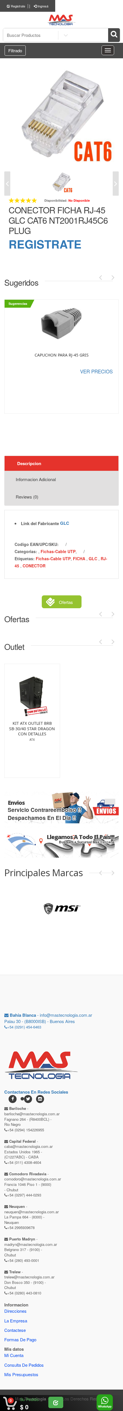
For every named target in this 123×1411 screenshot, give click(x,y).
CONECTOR (34, 566)
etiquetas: (25, 558)
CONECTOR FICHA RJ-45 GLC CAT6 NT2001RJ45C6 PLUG (58, 220)
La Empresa (15, 1321)
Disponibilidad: (56, 200)
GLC (64, 523)
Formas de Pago (20, 1339)
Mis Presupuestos (21, 1374)
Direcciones (15, 1311)
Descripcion (29, 463)
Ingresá (42, 6)
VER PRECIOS (96, 371)
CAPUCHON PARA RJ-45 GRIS (62, 355)
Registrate (17, 6)
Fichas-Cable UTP (58, 551)
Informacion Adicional (36, 479)
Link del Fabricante (40, 524)
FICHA (79, 558)
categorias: (26, 551)
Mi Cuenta (13, 1355)
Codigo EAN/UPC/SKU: (37, 544)
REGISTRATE (45, 244)
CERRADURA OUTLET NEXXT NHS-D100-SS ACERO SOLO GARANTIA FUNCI (33, 731)
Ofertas (66, 602)
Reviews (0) (27, 497)
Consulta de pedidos (24, 1365)
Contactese (15, 1330)
